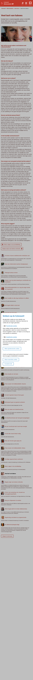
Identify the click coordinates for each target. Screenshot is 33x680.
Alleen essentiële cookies (11, 359)
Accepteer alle (8, 363)
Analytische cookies (11, 337)
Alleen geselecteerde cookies (12, 348)
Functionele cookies (11, 326)
